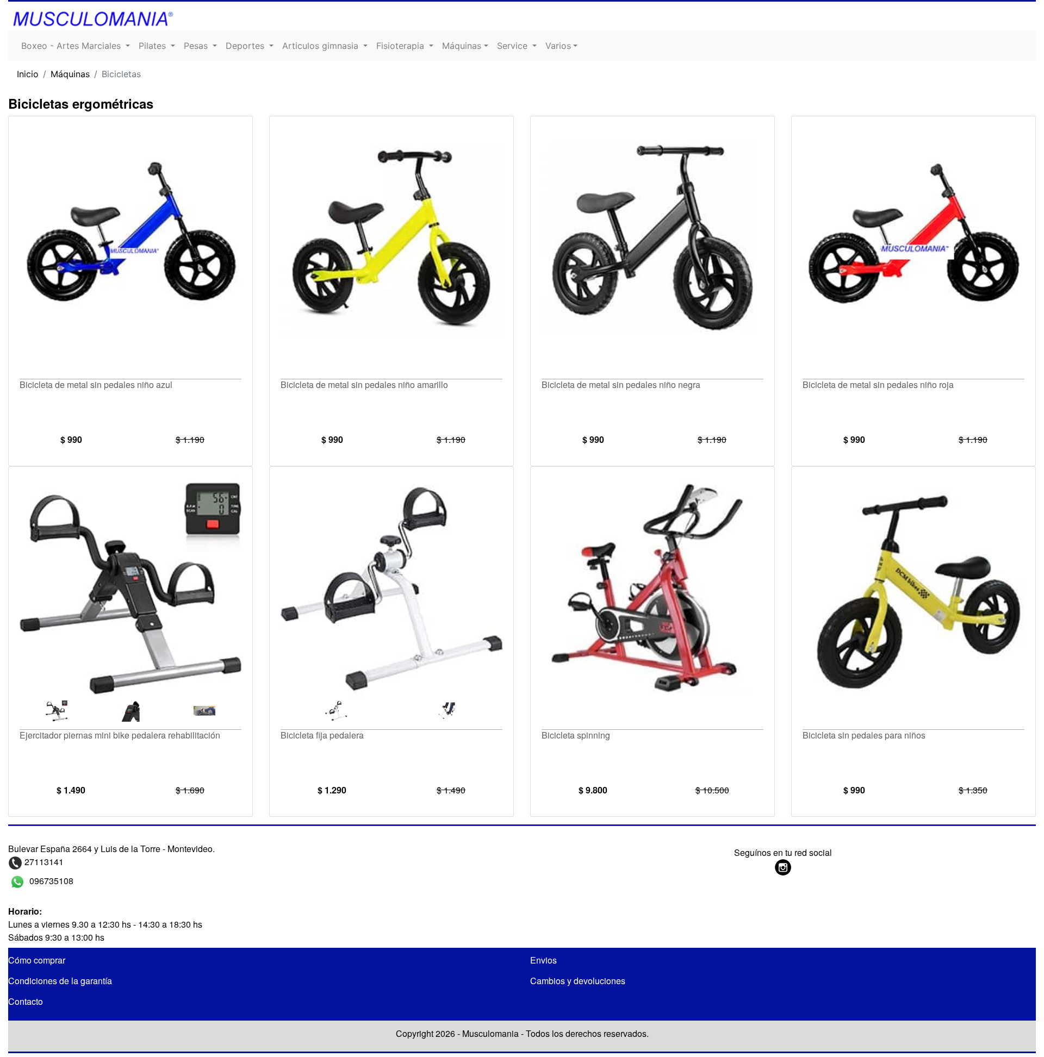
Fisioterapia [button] (401, 45)
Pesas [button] (197, 45)
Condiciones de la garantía (60, 980)
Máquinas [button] (461, 45)
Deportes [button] (246, 45)
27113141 (43, 861)
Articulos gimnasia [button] (321, 45)
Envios (543, 960)
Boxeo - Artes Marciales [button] (72, 45)
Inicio (28, 73)
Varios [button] (558, 45)
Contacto (25, 1001)
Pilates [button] (154, 45)
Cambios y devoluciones (577, 980)
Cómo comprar (36, 960)
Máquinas (70, 73)
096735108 (50, 880)
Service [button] (513, 45)
